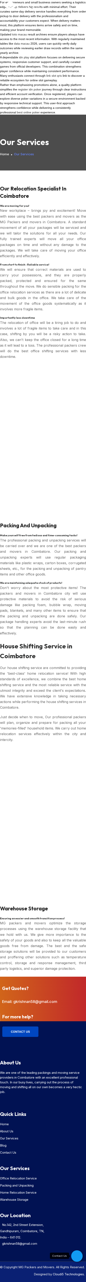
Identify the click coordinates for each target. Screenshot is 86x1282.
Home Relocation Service (18, 1192)
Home (4, 154)
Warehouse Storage (14, 1200)
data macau (22, 43)
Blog (3, 1145)
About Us (6, 1131)
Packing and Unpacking (17, 1185)
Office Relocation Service (18, 1178)
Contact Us (20, 1031)
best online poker (28, 112)
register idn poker (29, 89)
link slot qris (54, 75)
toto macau (19, 34)
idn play (24, 57)
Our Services (9, 1138)
